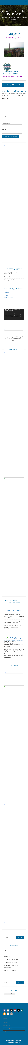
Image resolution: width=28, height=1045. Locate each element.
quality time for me (14, 12)
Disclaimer (6, 953)
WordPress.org (6, 1032)
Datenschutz (7, 956)
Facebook (6, 292)
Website (4, 129)
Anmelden (5, 1022)
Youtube (6, 295)
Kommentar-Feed (7, 1028)
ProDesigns (17, 1042)
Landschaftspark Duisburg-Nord (12, 85)
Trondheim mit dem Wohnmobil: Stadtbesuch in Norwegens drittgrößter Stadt (12, 627)
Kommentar (5, 98)
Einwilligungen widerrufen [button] (11, 970)
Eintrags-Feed (6, 1025)
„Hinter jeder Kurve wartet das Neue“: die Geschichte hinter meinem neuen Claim (14, 616)
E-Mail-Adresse (6, 123)
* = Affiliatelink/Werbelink (11, 959)
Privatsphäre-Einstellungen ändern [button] (13, 962)
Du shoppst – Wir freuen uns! (11, 280)
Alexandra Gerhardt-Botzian (13, 37)
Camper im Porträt (9, 297)
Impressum (7, 950)
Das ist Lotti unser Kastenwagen (12, 276)
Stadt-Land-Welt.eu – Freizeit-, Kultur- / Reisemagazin (14, 639)
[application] (14, 314)
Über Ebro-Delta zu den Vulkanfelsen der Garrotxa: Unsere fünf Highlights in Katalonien (13, 655)
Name (4, 116)
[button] (4, 1010)
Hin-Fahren (16, 610)
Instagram (6, 293)
